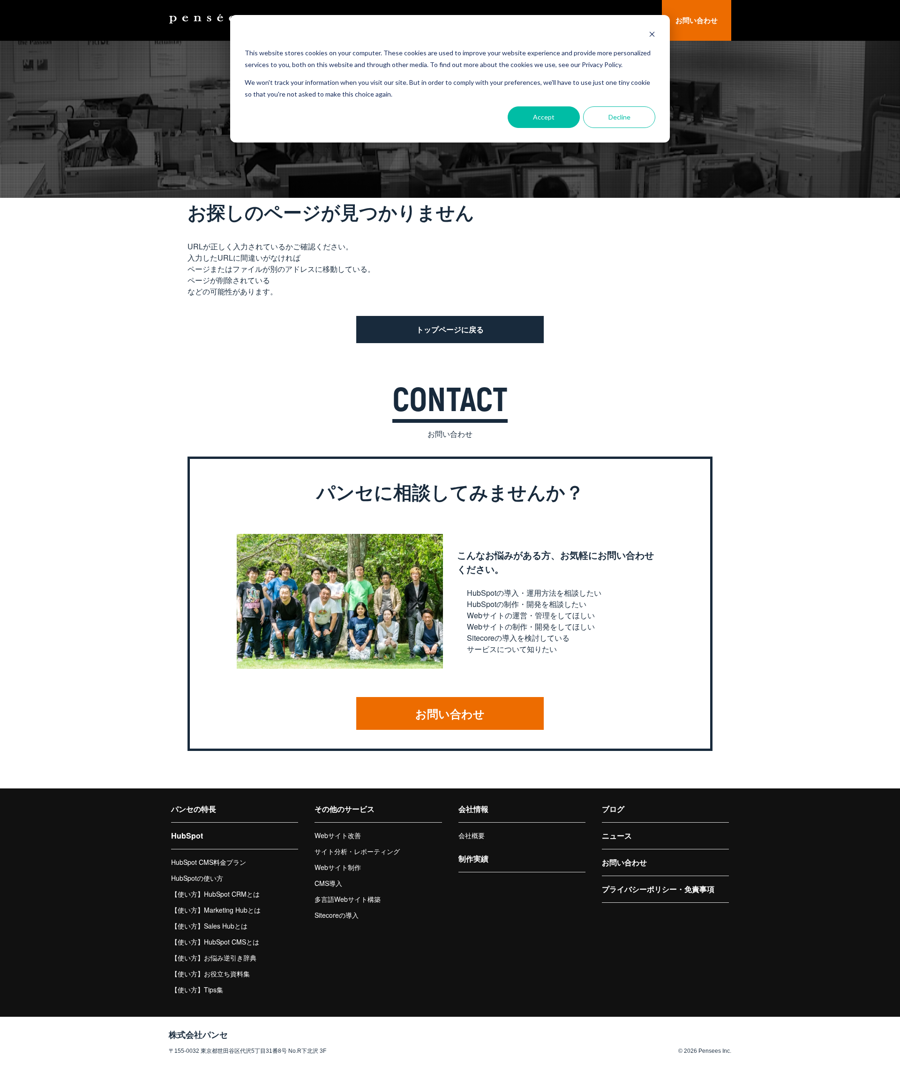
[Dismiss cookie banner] (652, 35)
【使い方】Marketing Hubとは (216, 910)
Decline (619, 117)
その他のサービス (345, 808)
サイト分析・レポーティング (357, 851)
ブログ (613, 808)
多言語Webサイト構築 (348, 899)
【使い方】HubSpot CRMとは (215, 894)
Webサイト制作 (338, 867)
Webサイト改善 (338, 835)
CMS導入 (328, 883)
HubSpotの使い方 (197, 878)
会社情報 (473, 808)
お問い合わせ (696, 20)
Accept (544, 117)
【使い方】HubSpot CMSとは (215, 941)
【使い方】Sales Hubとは (209, 925)
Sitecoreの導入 (337, 915)
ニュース (617, 835)
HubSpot (187, 835)
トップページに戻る (450, 329)
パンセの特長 (193, 808)
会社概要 (471, 835)
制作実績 (473, 858)
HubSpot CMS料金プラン (208, 862)
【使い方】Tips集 (197, 989)
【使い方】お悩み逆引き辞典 (213, 957)
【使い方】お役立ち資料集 (210, 973)
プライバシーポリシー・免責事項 (658, 889)
